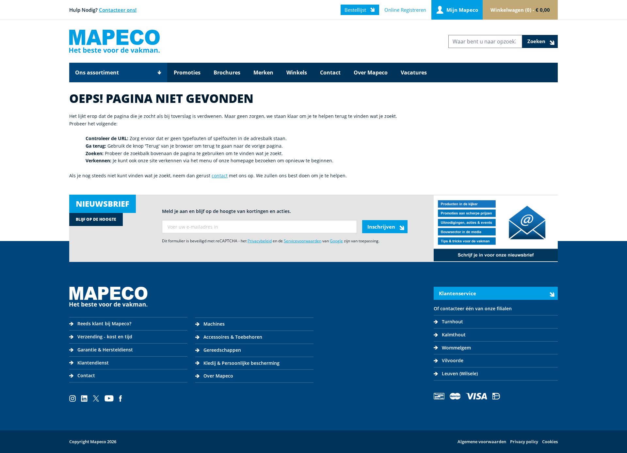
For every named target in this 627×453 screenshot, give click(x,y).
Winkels (296, 72)
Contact (330, 72)
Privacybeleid (260, 241)
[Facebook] (120, 398)
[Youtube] (109, 398)
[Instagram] (72, 398)
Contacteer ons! (118, 10)
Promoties (187, 72)
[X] (96, 398)
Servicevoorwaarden (302, 241)
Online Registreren (405, 10)
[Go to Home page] (114, 41)
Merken (263, 72)
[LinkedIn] (84, 398)
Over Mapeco (371, 72)
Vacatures (414, 72)
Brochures (227, 72)
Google (336, 241)
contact (220, 175)
